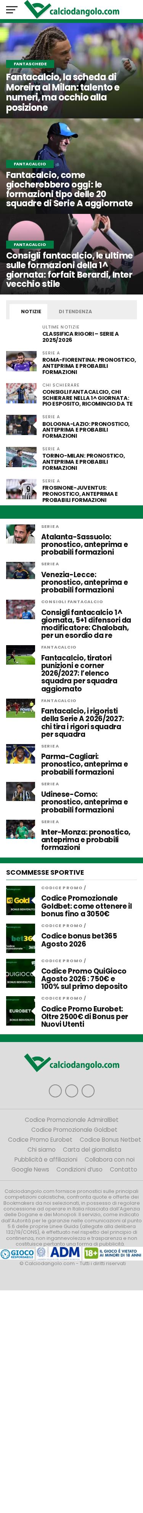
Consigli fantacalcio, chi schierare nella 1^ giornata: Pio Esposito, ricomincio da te (87, 398)
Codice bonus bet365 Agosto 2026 (79, 940)
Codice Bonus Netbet (110, 1140)
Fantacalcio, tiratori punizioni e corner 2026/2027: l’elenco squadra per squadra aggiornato (79, 673)
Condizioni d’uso (79, 1169)
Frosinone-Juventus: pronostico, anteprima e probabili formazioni (80, 494)
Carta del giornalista (92, 1150)
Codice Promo (62, 888)
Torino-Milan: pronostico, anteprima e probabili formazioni (83, 462)
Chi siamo (41, 1150)
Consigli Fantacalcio (72, 602)
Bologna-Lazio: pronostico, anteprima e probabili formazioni (86, 430)
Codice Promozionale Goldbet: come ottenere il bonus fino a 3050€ (86, 906)
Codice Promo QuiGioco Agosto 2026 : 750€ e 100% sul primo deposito (84, 979)
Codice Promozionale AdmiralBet (72, 1120)
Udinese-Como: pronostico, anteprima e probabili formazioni (84, 802)
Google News (30, 1169)
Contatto (123, 1169)
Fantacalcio (59, 647)
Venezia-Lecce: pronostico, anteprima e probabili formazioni (84, 582)
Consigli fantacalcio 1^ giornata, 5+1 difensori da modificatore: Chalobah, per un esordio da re (86, 624)
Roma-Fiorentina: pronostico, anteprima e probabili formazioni (89, 366)
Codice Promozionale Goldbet (74, 1130)
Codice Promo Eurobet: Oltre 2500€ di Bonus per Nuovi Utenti (84, 1017)
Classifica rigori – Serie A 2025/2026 (80, 337)
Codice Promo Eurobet (40, 1140)
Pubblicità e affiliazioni (45, 1159)
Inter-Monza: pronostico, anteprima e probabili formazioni (85, 840)
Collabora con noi (110, 1159)
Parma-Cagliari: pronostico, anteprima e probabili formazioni (84, 764)
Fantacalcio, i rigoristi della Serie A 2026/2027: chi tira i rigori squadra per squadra (82, 722)
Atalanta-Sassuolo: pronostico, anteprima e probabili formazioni (84, 545)
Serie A (50, 526)
